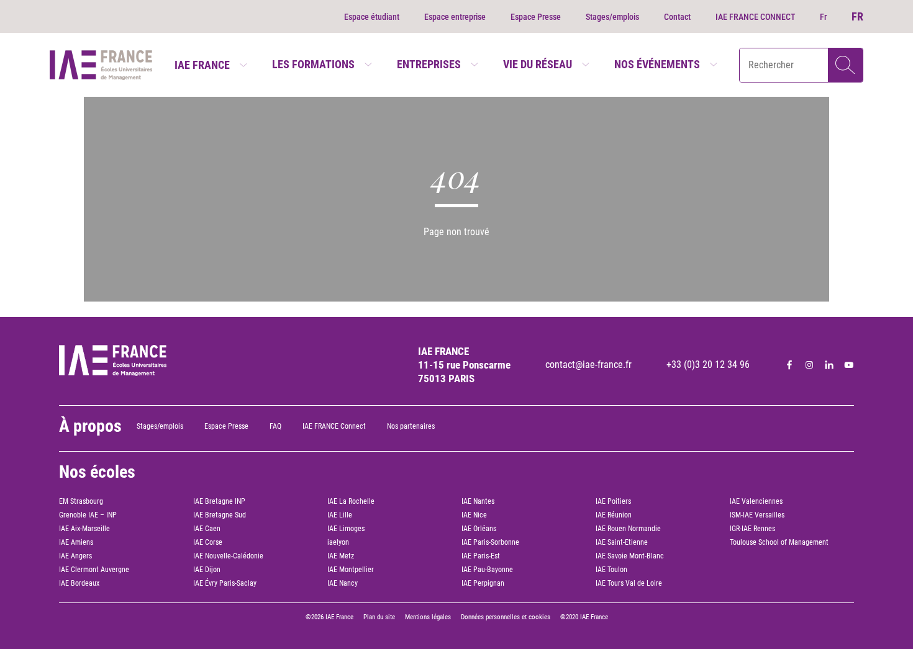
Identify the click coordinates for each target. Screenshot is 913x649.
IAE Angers (75, 556)
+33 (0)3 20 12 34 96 (708, 364)
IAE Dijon (206, 569)
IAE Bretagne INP (219, 501)
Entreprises (429, 64)
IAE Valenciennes (756, 501)
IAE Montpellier (350, 569)
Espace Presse (536, 17)
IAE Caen (206, 528)
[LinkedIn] (829, 365)
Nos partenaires (411, 426)
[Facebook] (789, 365)
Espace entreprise (455, 17)
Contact (677, 17)
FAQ (275, 426)
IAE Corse (207, 542)
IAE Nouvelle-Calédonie (228, 556)
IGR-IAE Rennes (752, 528)
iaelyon (338, 542)
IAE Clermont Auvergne (94, 569)
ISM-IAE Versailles (757, 515)
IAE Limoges (346, 528)
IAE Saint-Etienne (622, 542)
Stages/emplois (612, 17)
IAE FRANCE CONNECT (755, 17)
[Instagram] (809, 365)
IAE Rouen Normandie (628, 528)
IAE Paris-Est (480, 556)
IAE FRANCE (202, 64)
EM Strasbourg (81, 501)
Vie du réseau (537, 64)
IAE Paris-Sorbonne (490, 542)
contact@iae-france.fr (588, 364)
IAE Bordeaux (79, 583)
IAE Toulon (611, 569)
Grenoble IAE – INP (88, 515)
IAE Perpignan (482, 583)
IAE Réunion (614, 515)
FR (857, 16)
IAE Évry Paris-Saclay (225, 583)
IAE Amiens (76, 542)
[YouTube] (849, 365)
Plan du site (379, 617)
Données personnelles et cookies (505, 617)
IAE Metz (340, 556)
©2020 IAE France (584, 617)
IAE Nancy (342, 583)
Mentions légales (428, 617)
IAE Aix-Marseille (84, 528)
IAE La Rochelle (351, 501)
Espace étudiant (371, 17)
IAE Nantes (477, 501)
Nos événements (657, 64)
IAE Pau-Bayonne (487, 569)
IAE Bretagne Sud (219, 515)
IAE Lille (339, 515)
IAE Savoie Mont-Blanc (630, 556)
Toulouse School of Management (779, 542)
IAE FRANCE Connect (334, 426)
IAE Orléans (478, 528)
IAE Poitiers (613, 501)
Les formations (313, 64)
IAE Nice (474, 515)
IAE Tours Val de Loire (629, 583)
